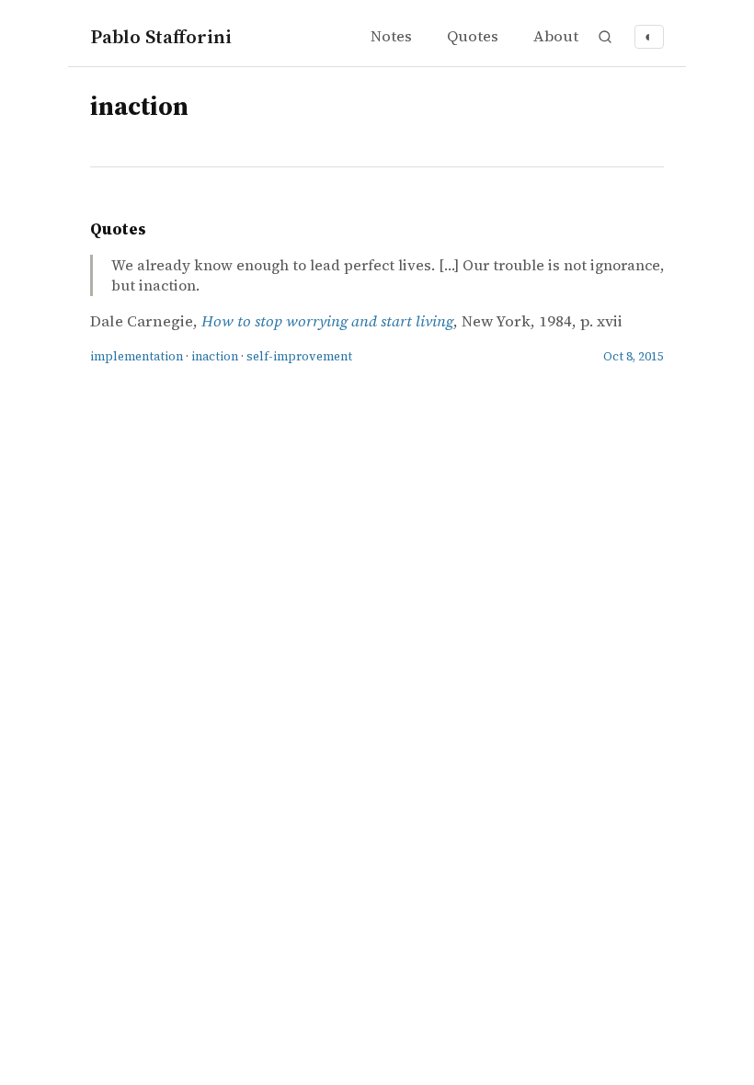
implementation (136, 356)
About (555, 36)
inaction (214, 356)
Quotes (472, 36)
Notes (391, 36)
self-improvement (299, 356)
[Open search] (605, 37)
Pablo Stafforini (161, 36)
